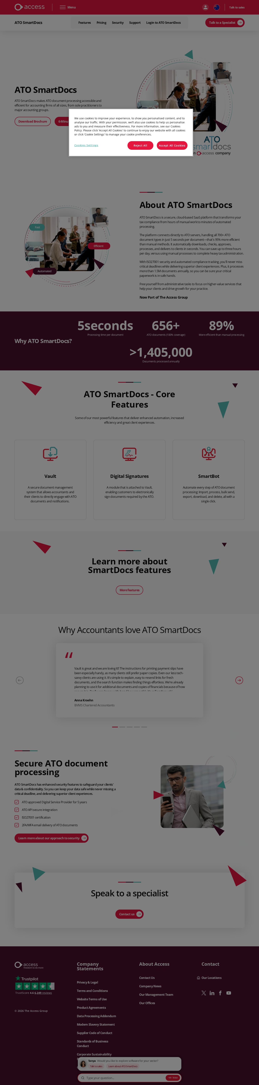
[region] (131, 133)
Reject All (140, 145)
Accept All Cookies (172, 145)
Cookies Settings (86, 145)
